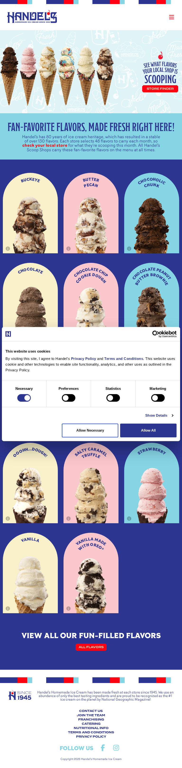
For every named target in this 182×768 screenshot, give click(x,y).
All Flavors (91, 647)
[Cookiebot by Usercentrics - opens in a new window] (156, 334)
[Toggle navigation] (171, 17)
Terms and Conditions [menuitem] (91, 732)
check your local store (44, 145)
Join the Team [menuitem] (91, 715)
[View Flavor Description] (8, 248)
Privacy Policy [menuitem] (91, 737)
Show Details (156, 415)
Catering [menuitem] (91, 724)
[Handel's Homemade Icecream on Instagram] (116, 747)
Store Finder (160, 89)
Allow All (148, 430)
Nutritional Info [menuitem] (91, 728)
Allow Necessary (90, 430)
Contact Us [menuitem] (91, 711)
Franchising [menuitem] (91, 719)
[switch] (68, 398)
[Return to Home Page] (32, 16)
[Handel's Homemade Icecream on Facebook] (103, 747)
